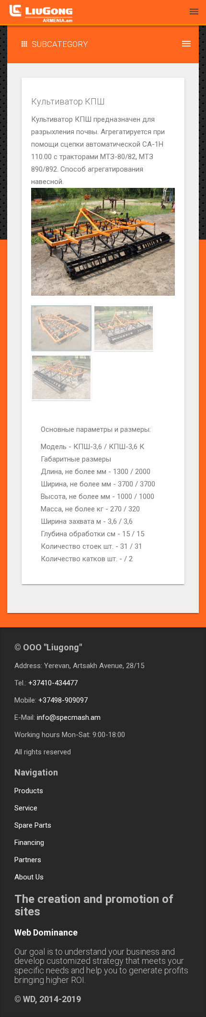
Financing (29, 842)
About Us (29, 877)
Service (25, 808)
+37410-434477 (53, 683)
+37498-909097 (63, 700)
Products (28, 790)
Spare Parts (32, 825)
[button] (103, 44)
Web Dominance (46, 932)
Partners (27, 859)
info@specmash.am (69, 717)
